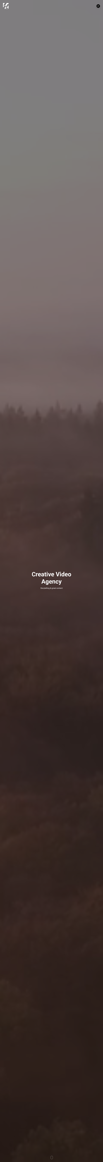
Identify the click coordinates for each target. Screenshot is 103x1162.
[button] (98, 6)
